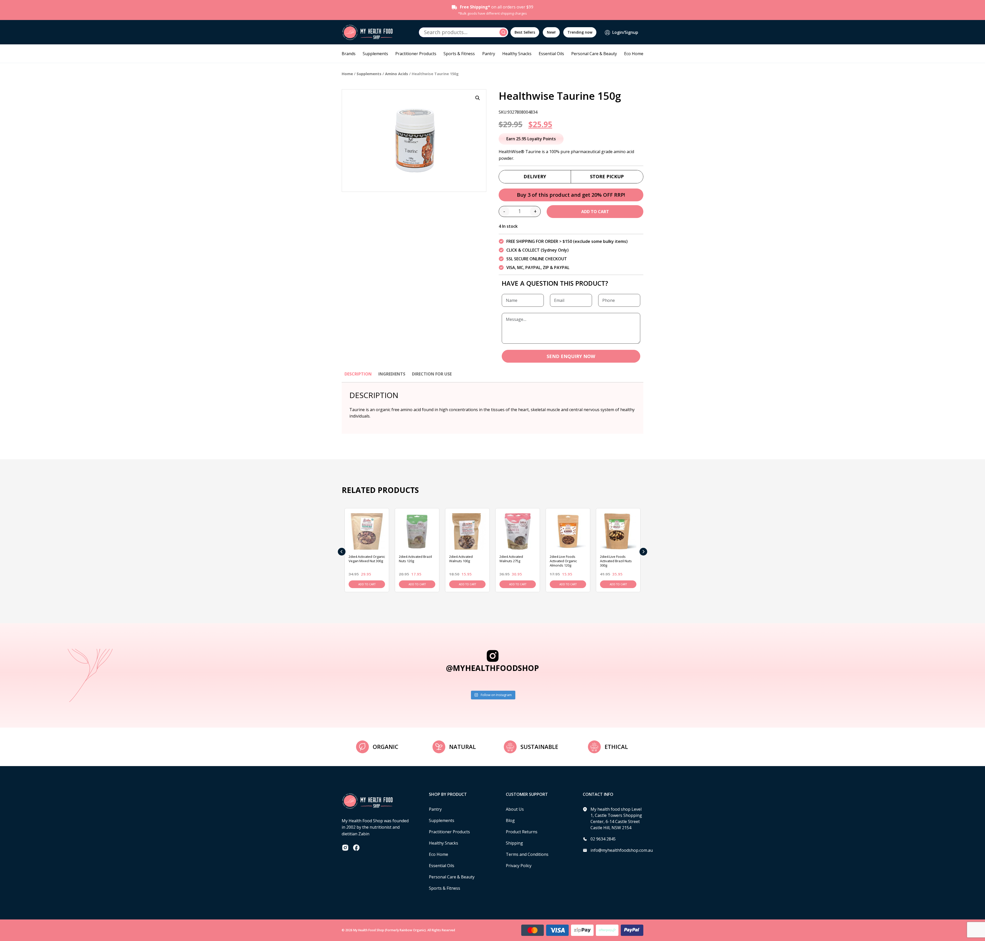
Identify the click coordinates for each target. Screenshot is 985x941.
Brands (349, 53)
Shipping (514, 843)
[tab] (358, 376)
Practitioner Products (415, 53)
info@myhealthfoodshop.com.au (621, 850)
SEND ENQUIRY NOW (571, 356)
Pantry (488, 53)
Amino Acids (396, 73)
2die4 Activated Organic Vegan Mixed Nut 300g (367, 558)
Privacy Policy (518, 865)
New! (551, 32)
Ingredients (391, 374)
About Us (515, 809)
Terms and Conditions (527, 854)
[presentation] (342, 552)
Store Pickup (607, 176)
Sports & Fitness (459, 53)
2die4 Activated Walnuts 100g (461, 558)
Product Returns (521, 832)
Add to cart (595, 211)
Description (358, 374)
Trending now (579, 32)
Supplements (375, 53)
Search (504, 32)
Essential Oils (551, 53)
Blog (510, 820)
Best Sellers (525, 32)
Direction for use (432, 374)
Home (347, 73)
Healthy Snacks (516, 53)
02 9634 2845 (603, 839)
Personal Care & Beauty (594, 53)
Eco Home (633, 53)
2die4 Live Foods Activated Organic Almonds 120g (563, 561)
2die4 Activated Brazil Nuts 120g (415, 558)
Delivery (535, 176)
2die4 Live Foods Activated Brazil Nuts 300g (616, 561)
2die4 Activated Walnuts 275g (511, 558)
